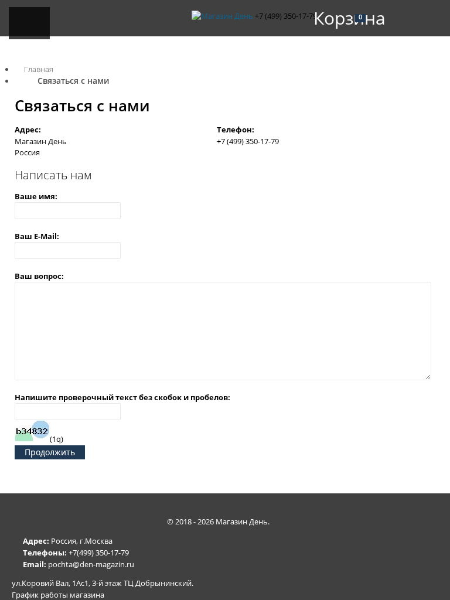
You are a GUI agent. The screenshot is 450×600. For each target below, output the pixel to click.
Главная (38, 69)
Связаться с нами (73, 80)
